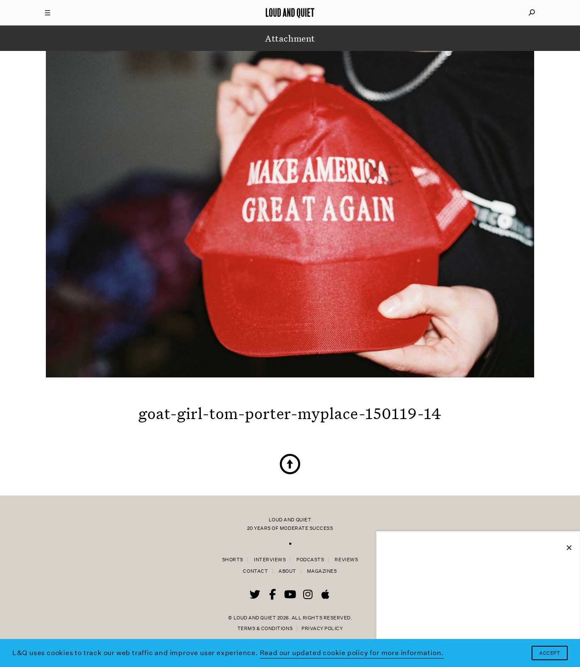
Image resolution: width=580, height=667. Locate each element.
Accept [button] (549, 653)
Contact (255, 571)
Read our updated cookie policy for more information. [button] (352, 653)
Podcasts (310, 560)
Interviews (270, 560)
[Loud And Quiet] (290, 13)
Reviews (346, 560)
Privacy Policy (322, 628)
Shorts (232, 560)
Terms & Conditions (265, 628)
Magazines (322, 571)
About (287, 571)
